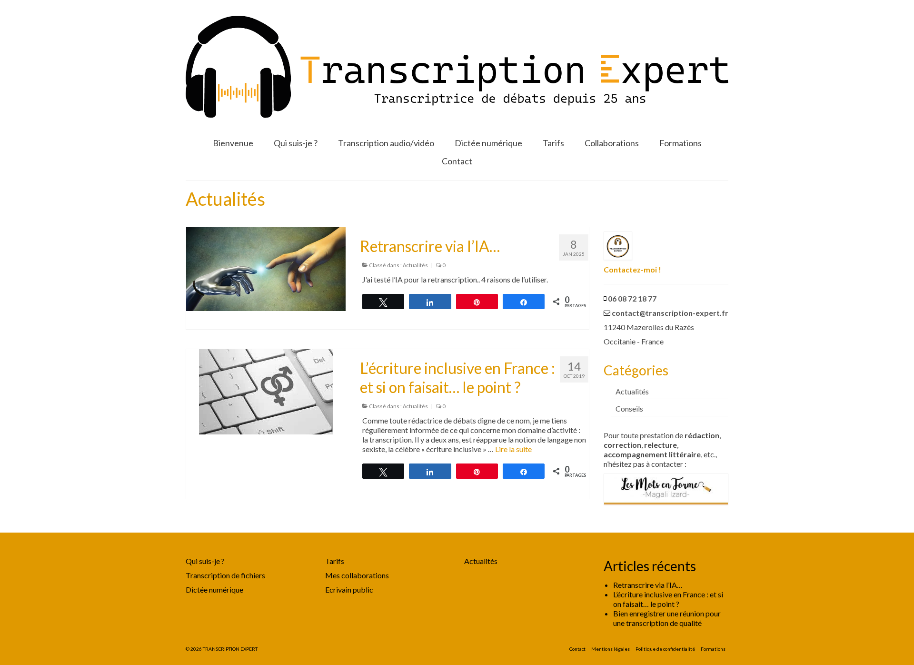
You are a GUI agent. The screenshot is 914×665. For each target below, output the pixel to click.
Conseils (629, 408)
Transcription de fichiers (225, 575)
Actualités (415, 265)
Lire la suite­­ (513, 448)
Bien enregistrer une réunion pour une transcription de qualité (667, 618)
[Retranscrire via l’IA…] (266, 267)
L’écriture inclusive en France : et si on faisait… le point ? (668, 599)
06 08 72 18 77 (632, 298)
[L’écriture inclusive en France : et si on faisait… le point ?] (266, 390)
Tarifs (334, 560)
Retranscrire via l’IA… (648, 584)
